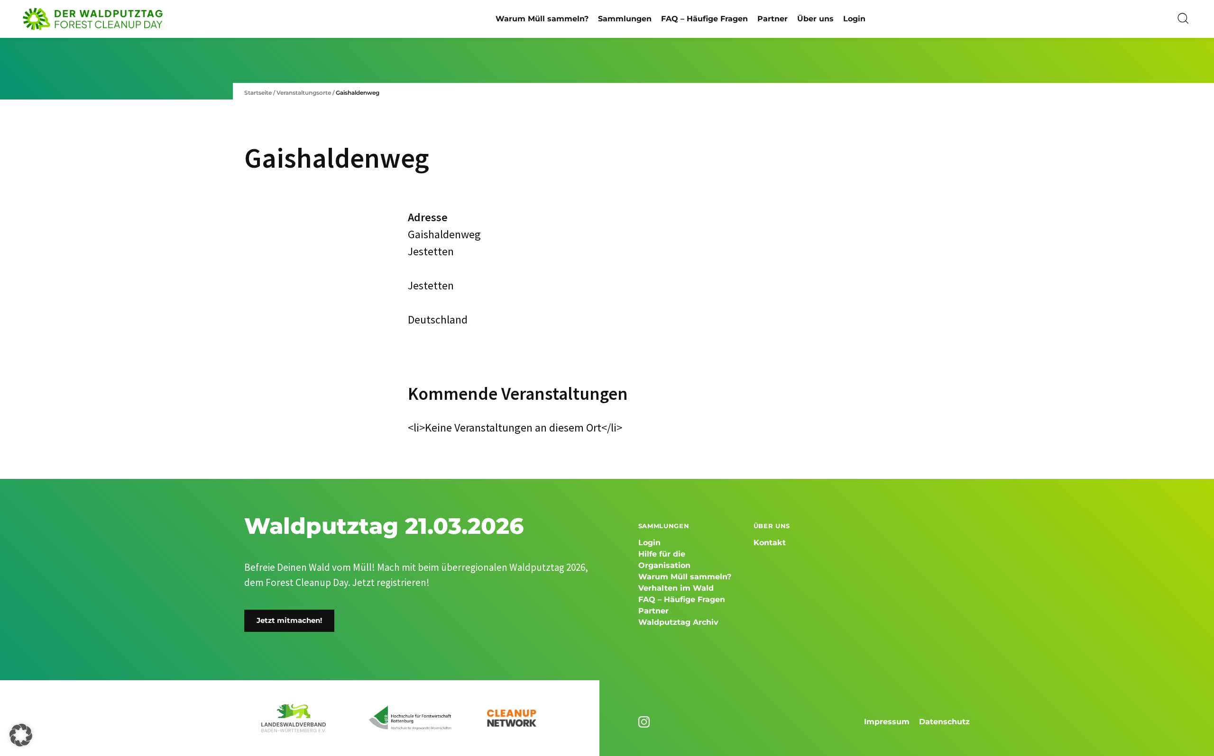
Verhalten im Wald (676, 588)
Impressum (887, 721)
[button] (21, 735)
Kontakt (770, 542)
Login (854, 18)
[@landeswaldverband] (645, 722)
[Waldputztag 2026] (93, 19)
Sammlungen (625, 18)
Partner (772, 18)
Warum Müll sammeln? (542, 18)
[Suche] (1183, 19)
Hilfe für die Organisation (664, 559)
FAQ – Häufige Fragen (704, 18)
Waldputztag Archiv (678, 622)
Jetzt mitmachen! (289, 620)
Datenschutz (944, 721)
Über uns (815, 18)
